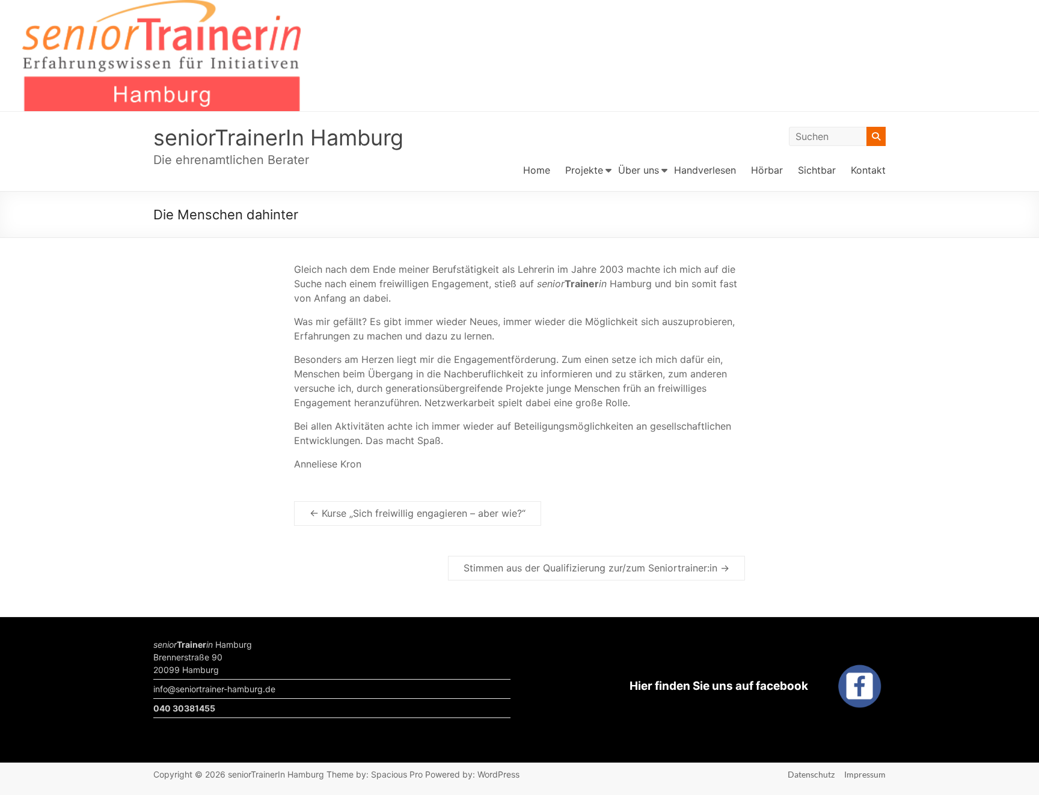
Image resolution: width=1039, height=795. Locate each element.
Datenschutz (811, 774)
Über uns (638, 170)
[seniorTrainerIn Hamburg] (519, 8)
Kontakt (868, 170)
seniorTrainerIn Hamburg (278, 137)
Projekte (584, 170)
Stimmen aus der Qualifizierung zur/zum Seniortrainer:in (596, 568)
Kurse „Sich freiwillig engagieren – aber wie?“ (418, 513)
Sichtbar (817, 170)
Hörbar (767, 170)
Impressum (865, 774)
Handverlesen (705, 170)
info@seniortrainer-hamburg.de (214, 689)
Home (536, 170)
